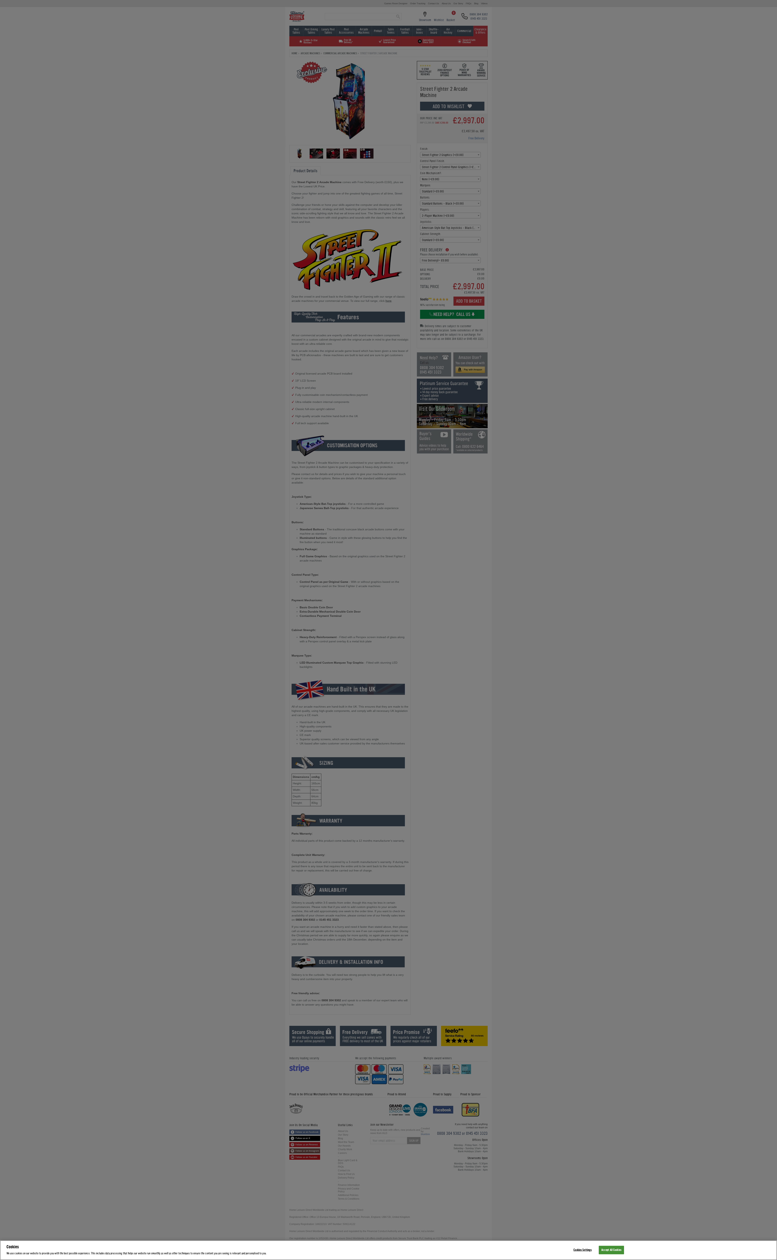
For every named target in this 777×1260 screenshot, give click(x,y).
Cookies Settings (582, 1250)
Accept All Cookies (611, 1250)
